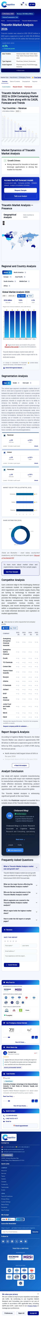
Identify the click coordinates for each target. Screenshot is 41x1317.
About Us (4, 1170)
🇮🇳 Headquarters (7, 1155)
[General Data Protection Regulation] (12, 1002)
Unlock (36, 446)
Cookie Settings (5, 1202)
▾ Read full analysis (20, 765)
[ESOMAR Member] (8, 990)
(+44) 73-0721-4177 (12, 1118)
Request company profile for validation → (15, 726)
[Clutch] (27, 1010)
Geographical (26, 81)
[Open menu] (38, 4)
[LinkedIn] (12, 1241)
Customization (6, 87)
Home (3, 21)
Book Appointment (16, 850)
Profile (20, 845)
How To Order (5, 1210)
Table (30, 296)
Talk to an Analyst (20, 196)
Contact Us (5, 1143)
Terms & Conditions (6, 1196)
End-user (27, 383)
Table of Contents (15, 81)
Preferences (8, 1313)
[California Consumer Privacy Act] (17, 1002)
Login (33, 4)
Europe (7, 277)
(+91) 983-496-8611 (24, 1147)
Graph (23, 296)
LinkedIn (10, 845)
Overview (4, 81)
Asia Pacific (20, 277)
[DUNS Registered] (6, 1010)
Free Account (28, 87)
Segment (34, 81)
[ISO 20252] (26, 997)
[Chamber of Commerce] (14, 1010)
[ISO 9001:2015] (6, 997)
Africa (7, 286)
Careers (3, 1179)
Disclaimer (4, 1207)
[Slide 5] (9, 1037)
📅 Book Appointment (20, 1126)
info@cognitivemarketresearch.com (14, 1149)
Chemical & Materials (13, 21)
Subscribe (35, 1232)
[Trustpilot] (8, 1015)
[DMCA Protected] (21, 1010)
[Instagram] (8, 1241)
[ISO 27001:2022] (13, 997)
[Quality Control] (6, 1002)
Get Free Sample (12, 572)
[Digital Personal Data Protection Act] (22, 1002)
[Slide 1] (3, 1037)
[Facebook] (3, 1241)
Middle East (24, 281)
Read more (19, 839)
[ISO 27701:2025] (19, 997)
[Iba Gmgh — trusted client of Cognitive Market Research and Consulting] (29, 1030)
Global (7, 272)
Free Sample (31, 77)
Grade (16, 383)
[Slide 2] (4, 1037)
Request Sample (17, 87)
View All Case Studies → (21, 1106)
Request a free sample (12, 347)
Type (6, 383)
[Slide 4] (7, 1037)
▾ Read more (20, 70)
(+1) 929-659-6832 (11, 1115)
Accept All (33, 1313)
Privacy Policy (32, 1306)
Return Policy (5, 1204)
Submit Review (11, 965)
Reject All (21, 1313)
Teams (3, 1176)
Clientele (3, 1181)
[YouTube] (21, 1241)
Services (3, 1173)
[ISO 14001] (34, 997)
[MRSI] (18, 990)
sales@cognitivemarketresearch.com (14, 1151)
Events (3, 1190)
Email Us (8, 1121)
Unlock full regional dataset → (14, 368)
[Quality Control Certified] (16, 1277)
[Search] (26, 4)
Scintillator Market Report (12, 1067)
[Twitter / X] (16, 1241)
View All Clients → (20, 1042)
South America (10, 281)
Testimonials (5, 1187)
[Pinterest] (25, 1241)
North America (20, 272)
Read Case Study (8, 1096)
